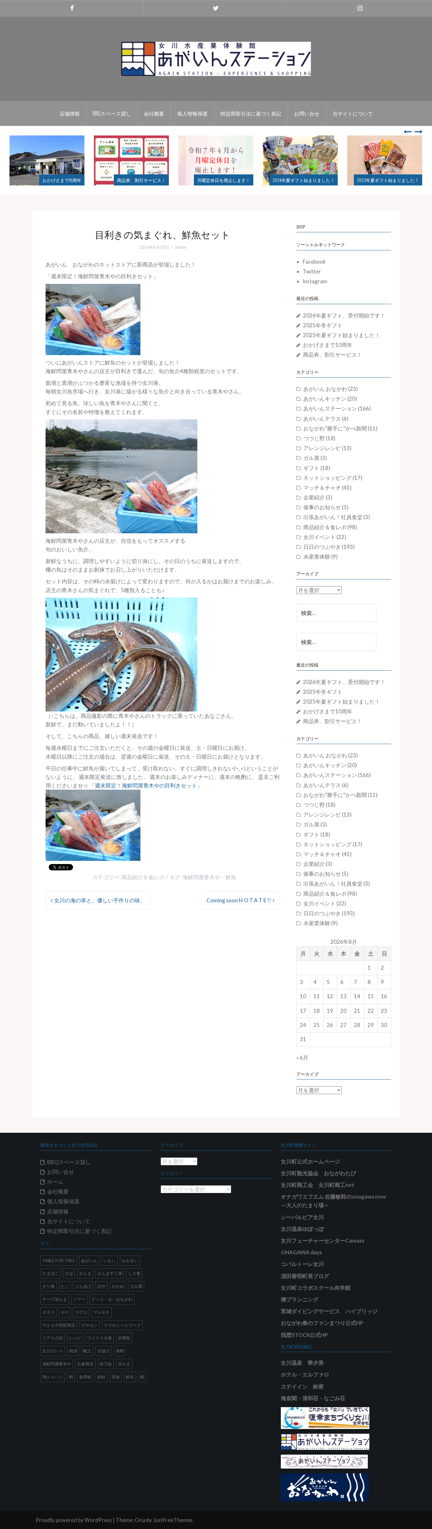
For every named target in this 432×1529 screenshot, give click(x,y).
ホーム (55, 1181)
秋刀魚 (106, 1363)
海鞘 (120, 1350)
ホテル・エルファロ (305, 1374)
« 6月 (302, 1057)
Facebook (314, 261)
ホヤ (65, 1312)
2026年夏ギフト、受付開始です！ (344, 315)
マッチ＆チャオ (322, 487)
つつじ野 (314, 438)
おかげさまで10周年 (327, 345)
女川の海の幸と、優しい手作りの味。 (99, 900)
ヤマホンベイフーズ (122, 1325)
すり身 (48, 1286)
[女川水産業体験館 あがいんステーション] (216, 58)
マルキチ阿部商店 (58, 1325)
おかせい (130, 1260)
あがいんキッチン (324, 398)
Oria (140, 1520)
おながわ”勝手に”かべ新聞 (335, 428)
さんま (85, 1273)
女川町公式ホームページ (310, 1161)
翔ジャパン (52, 1376)
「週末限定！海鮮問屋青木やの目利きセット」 (145, 785)
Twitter (312, 271)
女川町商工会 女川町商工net (317, 1184)
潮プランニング (299, 1299)
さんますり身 (109, 1273)
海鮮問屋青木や (201, 877)
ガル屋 (311, 457)
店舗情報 (69, 113)
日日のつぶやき (322, 546)
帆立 (87, 1350)
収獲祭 (124, 1337)
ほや (101, 1286)
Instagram (315, 281)
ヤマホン (89, 1325)
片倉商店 (85, 1363)
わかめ (118, 1286)
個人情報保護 (192, 113)
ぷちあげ (83, 1286)
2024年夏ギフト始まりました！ (219, 180)
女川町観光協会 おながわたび (318, 1173)
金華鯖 (85, 1376)
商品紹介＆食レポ (142, 877)
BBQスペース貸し (112, 113)
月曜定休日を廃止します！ (139, 180)
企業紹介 (314, 497)
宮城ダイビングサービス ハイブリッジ (329, 1311)
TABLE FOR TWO (58, 1260)
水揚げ (103, 1350)
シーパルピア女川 (302, 1217)
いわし (109, 1260)
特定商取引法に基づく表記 (250, 113)
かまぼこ (50, 1273)
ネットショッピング (327, 477)
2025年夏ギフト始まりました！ (341, 335)
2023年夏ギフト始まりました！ (304, 180)
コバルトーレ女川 (302, 1264)
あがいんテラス (322, 418)
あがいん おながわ (325, 388)
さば (69, 1273)
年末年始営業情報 (401, 180)
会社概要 (154, 113)
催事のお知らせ (322, 507)
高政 (116, 1376)
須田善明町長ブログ (305, 1276)
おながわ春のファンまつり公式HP (322, 1322)
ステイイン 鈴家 (302, 1386)
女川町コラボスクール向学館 (316, 1287)
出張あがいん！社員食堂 (332, 517)
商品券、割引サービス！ (57, 180)
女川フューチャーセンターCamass (322, 1240)
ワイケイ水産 (99, 1337)
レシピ (75, 1337)
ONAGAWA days (301, 1252)
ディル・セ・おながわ (112, 1299)
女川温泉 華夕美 (302, 1362)
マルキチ (101, 1312)
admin (180, 247)
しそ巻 (134, 1273)
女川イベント (319, 537)
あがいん (89, 1260)
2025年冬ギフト (323, 325)
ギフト (311, 468)
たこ (65, 1286)
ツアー (79, 1299)
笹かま (124, 1363)
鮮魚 (230, 877)
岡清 (73, 1350)
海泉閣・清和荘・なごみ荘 (313, 1398)
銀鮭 (101, 1376)
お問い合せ (306, 113)
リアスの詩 (52, 1337)
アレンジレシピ (322, 448)
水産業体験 (316, 556)
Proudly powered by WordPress (74, 1520)
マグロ (81, 1312)
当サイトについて (352, 113)
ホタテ (48, 1312)
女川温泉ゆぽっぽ (302, 1228)
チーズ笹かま (54, 1299)
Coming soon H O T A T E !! (239, 900)
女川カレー (52, 1350)
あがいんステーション (330, 408)
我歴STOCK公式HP (304, 1335)
